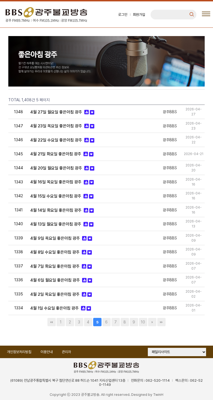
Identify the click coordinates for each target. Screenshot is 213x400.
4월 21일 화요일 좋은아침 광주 (56, 153)
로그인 (122, 14)
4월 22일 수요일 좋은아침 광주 (56, 140)
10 (143, 322)
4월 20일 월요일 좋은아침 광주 (56, 168)
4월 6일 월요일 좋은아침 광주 (55, 280)
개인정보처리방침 (19, 352)
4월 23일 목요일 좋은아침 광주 (56, 125)
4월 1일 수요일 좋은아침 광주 (55, 308)
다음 (152, 322)
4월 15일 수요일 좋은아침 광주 (56, 196)
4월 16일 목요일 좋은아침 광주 (56, 182)
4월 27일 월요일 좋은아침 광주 (56, 112)
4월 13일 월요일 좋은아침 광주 (56, 224)
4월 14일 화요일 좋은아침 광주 (56, 210)
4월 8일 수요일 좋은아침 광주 (55, 252)
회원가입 (139, 14)
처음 (51, 322)
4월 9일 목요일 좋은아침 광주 (55, 238)
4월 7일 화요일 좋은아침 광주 (55, 266)
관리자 (66, 352)
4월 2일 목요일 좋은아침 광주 (55, 294)
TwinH (158, 395)
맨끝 (161, 322)
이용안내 (46, 352)
